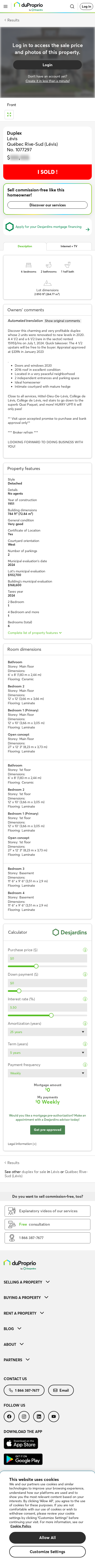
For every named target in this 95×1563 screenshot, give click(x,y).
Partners (13, 1360)
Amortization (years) (24, 1023)
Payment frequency (24, 1065)
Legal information (20, 1144)
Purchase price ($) (22, 950)
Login (47, 64)
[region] (47, 1517)
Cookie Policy (20, 1526)
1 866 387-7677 (27, 1390)
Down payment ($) (23, 974)
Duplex (14, 133)
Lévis (55, 1171)
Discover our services (48, 205)
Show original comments (62, 321)
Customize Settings (47, 1551)
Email (64, 1390)
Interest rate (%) (21, 999)
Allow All (47, 1537)
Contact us (15, 1378)
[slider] (36, 966)
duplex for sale (34, 1171)
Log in (86, 6)
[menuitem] (47, 1282)
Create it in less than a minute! (48, 81)
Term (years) (18, 1044)
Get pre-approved (47, 1130)
